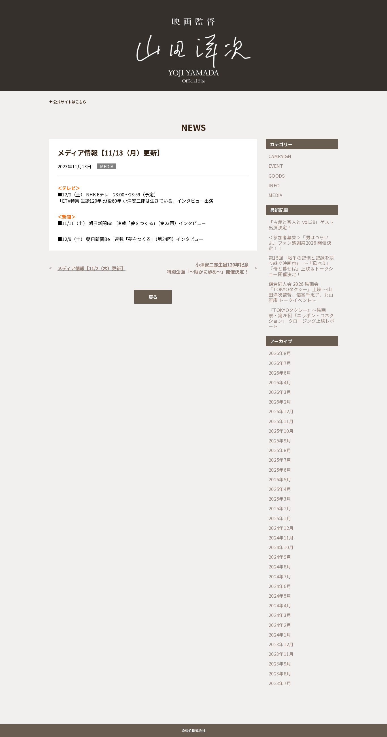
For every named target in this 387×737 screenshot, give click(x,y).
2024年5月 (280, 596)
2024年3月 (280, 615)
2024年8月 (280, 566)
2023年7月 (280, 683)
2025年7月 (280, 460)
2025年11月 (281, 421)
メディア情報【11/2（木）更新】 (92, 268)
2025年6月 (280, 470)
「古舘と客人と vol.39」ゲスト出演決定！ (301, 224)
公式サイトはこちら (69, 102)
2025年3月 (280, 498)
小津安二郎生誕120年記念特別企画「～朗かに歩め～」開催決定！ (207, 268)
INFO (274, 185)
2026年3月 (280, 392)
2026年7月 (280, 363)
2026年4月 (280, 382)
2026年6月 (280, 372)
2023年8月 (280, 673)
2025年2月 (280, 508)
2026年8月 (280, 353)
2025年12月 (281, 411)
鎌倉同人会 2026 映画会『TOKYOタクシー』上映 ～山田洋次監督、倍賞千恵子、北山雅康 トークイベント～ (301, 292)
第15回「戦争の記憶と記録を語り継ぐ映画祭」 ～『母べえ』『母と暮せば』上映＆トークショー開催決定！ (301, 266)
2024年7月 (280, 576)
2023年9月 (280, 663)
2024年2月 (280, 625)
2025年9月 (280, 440)
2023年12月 (281, 644)
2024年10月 (281, 547)
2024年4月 (280, 605)
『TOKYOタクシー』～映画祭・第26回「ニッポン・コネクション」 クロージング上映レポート (302, 318)
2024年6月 (280, 586)
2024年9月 (280, 557)
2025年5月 (280, 479)
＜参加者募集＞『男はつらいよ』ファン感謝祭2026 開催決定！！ (300, 243)
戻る (153, 296)
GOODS (277, 176)
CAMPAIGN (280, 156)
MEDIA (275, 195)
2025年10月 (281, 431)
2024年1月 (280, 634)
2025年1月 (280, 518)
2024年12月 (281, 528)
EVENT (276, 166)
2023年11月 (281, 654)
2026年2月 (280, 401)
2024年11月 (281, 537)
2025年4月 (280, 489)
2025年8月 (280, 450)
